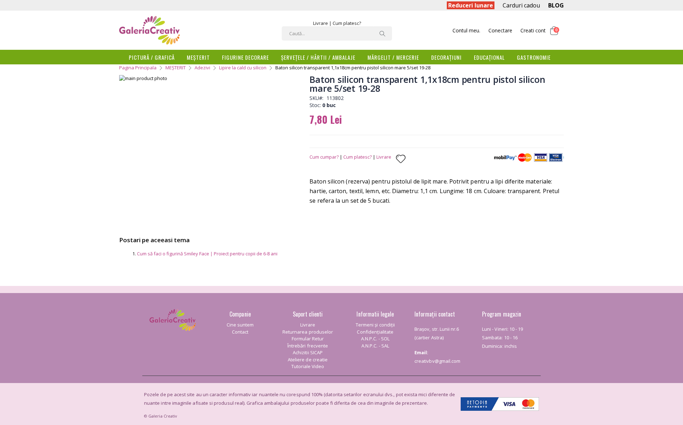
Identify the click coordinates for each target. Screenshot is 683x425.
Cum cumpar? (324, 157)
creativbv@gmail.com (437, 361)
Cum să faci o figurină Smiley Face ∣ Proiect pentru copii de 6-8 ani (207, 253)
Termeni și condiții (375, 325)
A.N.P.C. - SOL (375, 338)
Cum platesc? (347, 23)
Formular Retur (308, 338)
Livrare (320, 23)
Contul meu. (466, 30)
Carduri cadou (521, 5)
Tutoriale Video (307, 366)
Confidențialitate (375, 332)
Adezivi (202, 67)
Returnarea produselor (307, 332)
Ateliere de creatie (308, 359)
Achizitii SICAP (308, 352)
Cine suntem (240, 325)
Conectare (500, 30)
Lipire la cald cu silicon (242, 67)
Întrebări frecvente (307, 345)
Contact (240, 332)
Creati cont (533, 30)
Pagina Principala (138, 67)
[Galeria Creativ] (149, 30)
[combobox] (337, 33)
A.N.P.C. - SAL (375, 345)
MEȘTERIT (175, 67)
